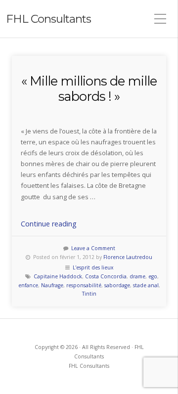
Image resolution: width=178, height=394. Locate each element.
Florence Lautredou (127, 257)
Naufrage (52, 285)
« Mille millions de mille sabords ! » (89, 88)
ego (152, 276)
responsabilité (83, 285)
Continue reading (49, 223)
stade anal (146, 285)
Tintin (89, 293)
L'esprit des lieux (93, 267)
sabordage (117, 285)
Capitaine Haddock (58, 276)
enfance (28, 285)
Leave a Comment (93, 248)
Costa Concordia (106, 276)
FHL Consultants (48, 19)
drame (137, 276)
